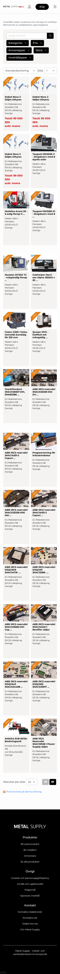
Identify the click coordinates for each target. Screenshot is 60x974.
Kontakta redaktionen (30, 911)
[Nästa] (52, 782)
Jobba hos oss (30, 923)
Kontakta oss (30, 917)
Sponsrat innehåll (30, 895)
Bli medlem (30, 850)
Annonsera (30, 855)
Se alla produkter (30, 861)
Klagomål (30, 889)
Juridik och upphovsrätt (30, 884)
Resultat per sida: (14, 781)
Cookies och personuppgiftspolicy (30, 878)
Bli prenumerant (30, 844)
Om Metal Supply (30, 929)
